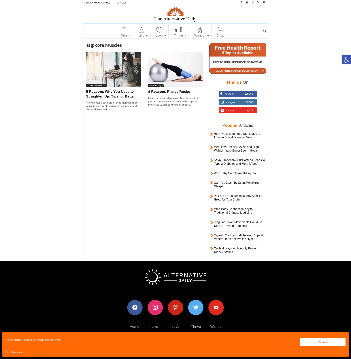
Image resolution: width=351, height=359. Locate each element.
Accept (322, 342)
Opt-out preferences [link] (15, 352)
